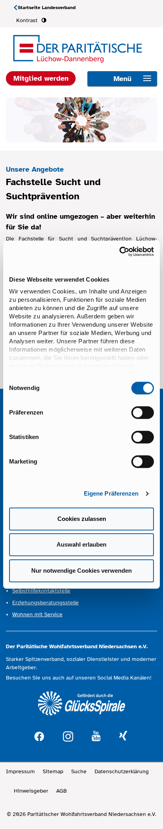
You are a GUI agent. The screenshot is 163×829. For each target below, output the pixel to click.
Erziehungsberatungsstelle (45, 602)
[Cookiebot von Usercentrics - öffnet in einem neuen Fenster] (119, 251)
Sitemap (53, 771)
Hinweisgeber (31, 790)
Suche (79, 771)
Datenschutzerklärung (122, 771)
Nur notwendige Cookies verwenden (81, 570)
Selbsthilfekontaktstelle (41, 590)
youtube (96, 736)
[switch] (142, 412)
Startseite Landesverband (47, 7)
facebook (39, 735)
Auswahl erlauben (81, 544)
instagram (68, 735)
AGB (61, 790)
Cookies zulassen (81, 518)
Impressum (20, 771)
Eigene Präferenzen (111, 493)
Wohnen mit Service (37, 614)
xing (123, 736)
